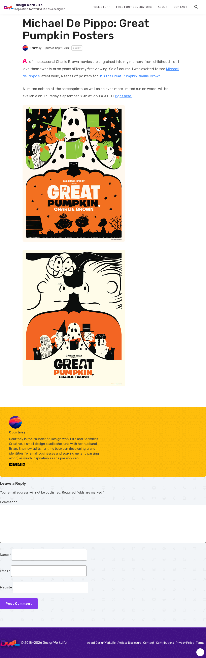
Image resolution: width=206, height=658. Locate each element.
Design (77, 48)
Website (6, 587)
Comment (8, 502)
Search (196, 7)
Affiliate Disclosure (129, 643)
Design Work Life (28, 5)
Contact (180, 6)
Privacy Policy (185, 643)
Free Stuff (101, 6)
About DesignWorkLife (101, 643)
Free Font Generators (134, 6)
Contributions (165, 643)
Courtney (35, 47)
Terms (200, 643)
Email (5, 571)
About (163, 6)
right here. (123, 96)
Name (5, 555)
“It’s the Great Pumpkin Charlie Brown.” (130, 76)
